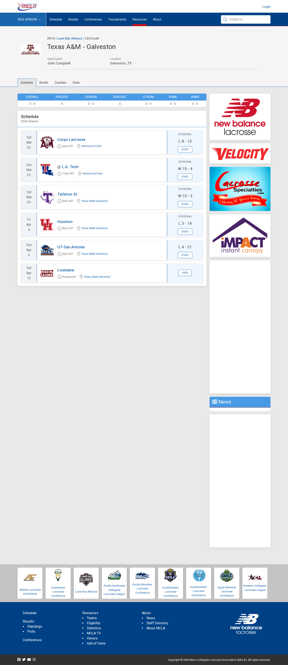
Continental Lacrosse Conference (58, 591)
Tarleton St (67, 194)
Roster (43, 82)
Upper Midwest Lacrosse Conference (226, 591)
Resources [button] (140, 19)
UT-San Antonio (71, 247)
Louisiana (65, 270)
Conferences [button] (93, 19)
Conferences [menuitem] (32, 640)
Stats (76, 82)
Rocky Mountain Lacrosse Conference (142, 588)
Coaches (60, 82)
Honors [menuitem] (92, 638)
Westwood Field (91, 146)
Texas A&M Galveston (94, 201)
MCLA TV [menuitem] (94, 633)
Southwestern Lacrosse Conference (198, 591)
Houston (65, 221)
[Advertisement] (240, 327)
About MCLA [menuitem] (156, 628)
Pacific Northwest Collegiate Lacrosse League (114, 590)
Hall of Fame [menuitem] (96, 643)
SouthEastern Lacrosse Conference (170, 591)
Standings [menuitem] (34, 626)
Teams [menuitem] (92, 618)
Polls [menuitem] (31, 632)
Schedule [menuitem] (56, 19)
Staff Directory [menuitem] (157, 623)
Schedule (27, 82)
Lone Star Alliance (69, 38)
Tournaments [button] (117, 19)
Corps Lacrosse (71, 139)
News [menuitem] (151, 618)
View (185, 272)
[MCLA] (28, 6)
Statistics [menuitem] (94, 628)
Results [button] (73, 19)
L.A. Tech (70, 167)
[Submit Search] (225, 19)
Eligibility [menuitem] (93, 623)
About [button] (157, 19)
